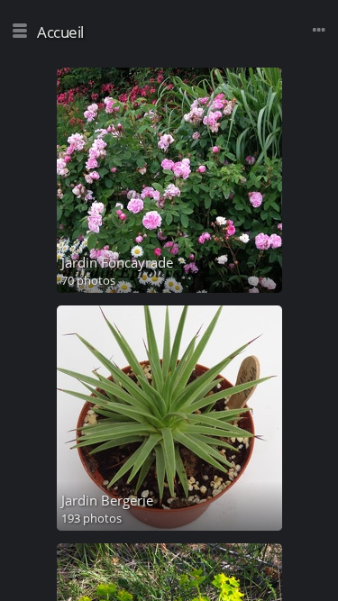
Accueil (60, 32)
